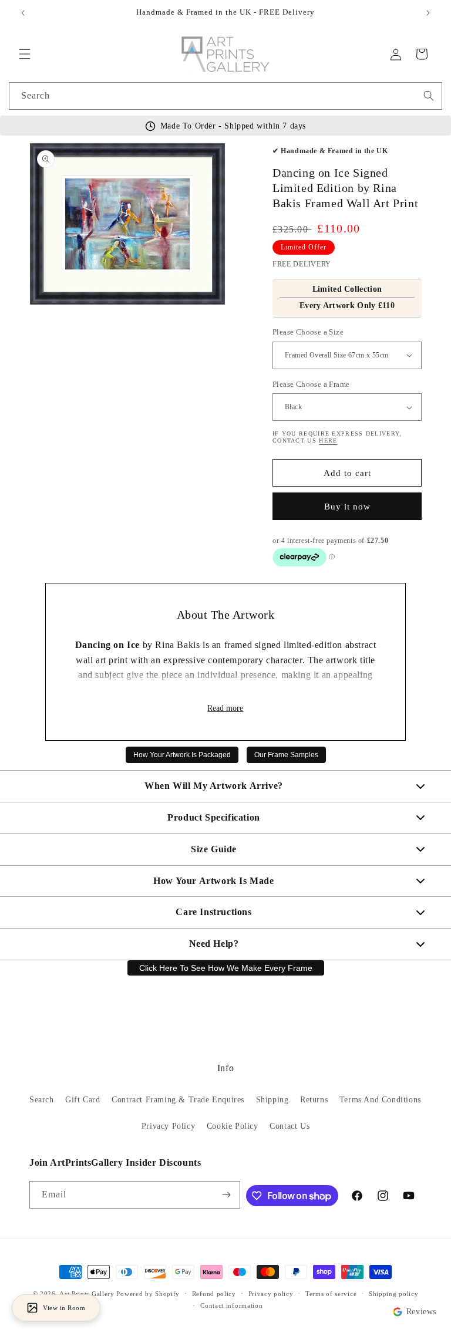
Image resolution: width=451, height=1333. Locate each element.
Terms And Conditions (380, 1099)
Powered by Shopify (148, 1293)
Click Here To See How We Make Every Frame (225, 968)
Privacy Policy (168, 1126)
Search (41, 1099)
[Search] (429, 96)
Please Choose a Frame (310, 384)
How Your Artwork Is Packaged (182, 755)
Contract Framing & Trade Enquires (178, 1099)
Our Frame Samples (286, 755)
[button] (25, 54)
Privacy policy (271, 1293)
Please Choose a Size (308, 332)
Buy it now (347, 506)
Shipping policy (394, 1293)
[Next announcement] (428, 13)
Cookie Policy (232, 1126)
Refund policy (214, 1293)
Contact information (231, 1305)
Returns (314, 1099)
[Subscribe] (227, 1195)
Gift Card (82, 1099)
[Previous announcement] (23, 13)
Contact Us (289, 1126)
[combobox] (225, 96)
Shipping (272, 1099)
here (328, 440)
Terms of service (330, 1293)
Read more (225, 708)
